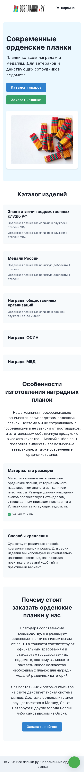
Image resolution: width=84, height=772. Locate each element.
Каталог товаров (26, 87)
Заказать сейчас (42, 727)
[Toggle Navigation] (9, 8)
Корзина (68, 8)
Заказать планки (26, 100)
